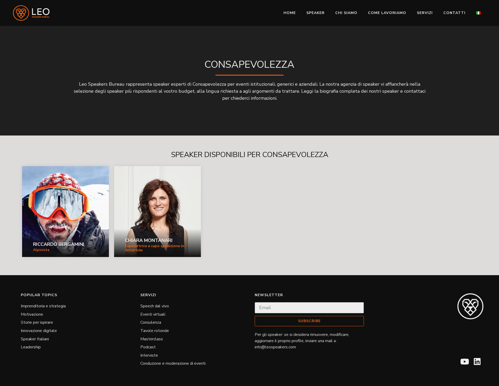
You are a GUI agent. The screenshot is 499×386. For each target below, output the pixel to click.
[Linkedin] (477, 361)
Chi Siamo (346, 12)
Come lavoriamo (387, 12)
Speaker (315, 12)
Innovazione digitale (39, 331)
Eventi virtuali (152, 314)
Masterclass (151, 339)
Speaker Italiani (35, 339)
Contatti (454, 12)
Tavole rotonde (154, 331)
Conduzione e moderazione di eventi (173, 363)
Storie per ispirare (37, 322)
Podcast (148, 347)
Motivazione (32, 314)
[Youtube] (464, 361)
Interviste (149, 355)
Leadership (31, 347)
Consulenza (150, 322)
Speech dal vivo (154, 306)
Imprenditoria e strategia (43, 306)
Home (290, 12)
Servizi (425, 12)
